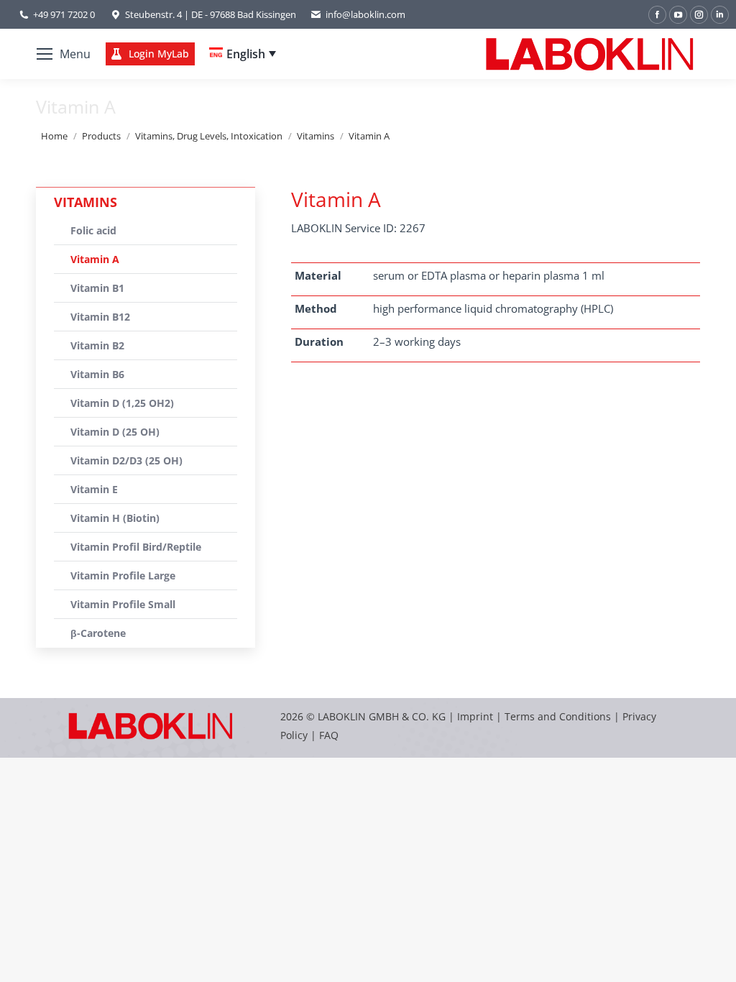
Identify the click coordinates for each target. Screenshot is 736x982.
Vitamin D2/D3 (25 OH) (126, 460)
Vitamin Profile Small (122, 604)
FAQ (329, 735)
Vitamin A (94, 259)
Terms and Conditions (559, 716)
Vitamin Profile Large (122, 575)
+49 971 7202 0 (64, 14)
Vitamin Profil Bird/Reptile (135, 547)
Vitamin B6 (97, 374)
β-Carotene (98, 633)
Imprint (475, 716)
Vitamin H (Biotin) (115, 518)
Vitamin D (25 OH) (115, 432)
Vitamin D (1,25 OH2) (122, 403)
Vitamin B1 (97, 288)
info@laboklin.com (365, 14)
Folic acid (93, 230)
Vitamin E (94, 489)
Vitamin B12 (100, 316)
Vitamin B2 (97, 345)
